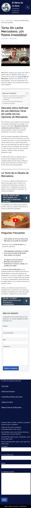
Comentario (7, 346)
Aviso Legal (5, 386)
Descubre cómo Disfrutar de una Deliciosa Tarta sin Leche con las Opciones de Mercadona (14, 97)
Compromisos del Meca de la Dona (12, 397)
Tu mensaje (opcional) (7, 472)
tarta (19, 76)
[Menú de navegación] (28, 7)
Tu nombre (4, 446)
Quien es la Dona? (7, 402)
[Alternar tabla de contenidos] (26, 93)
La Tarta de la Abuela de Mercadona (13, 101)
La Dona (5, 38)
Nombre (5, 326)
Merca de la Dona (15, 72)
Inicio (2, 20)
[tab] (15, 242)
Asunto (3, 463)
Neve (6, 506)
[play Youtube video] (15, 220)
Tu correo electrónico (7, 455)
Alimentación (9, 20)
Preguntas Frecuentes (9, 103)
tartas (3, 130)
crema (8, 189)
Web (4, 339)
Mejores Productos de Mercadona (11, 407)
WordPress (23, 506)
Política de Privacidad (8, 391)
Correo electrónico (8, 333)
